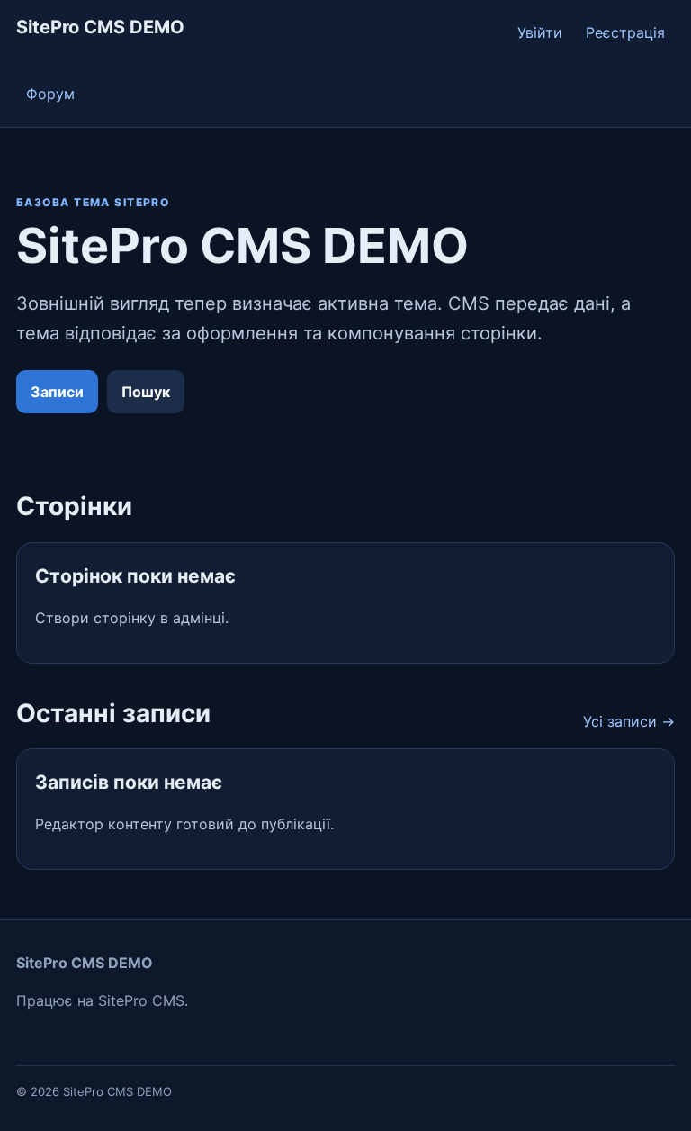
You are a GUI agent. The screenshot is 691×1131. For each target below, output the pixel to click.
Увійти (539, 32)
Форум (50, 94)
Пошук (145, 392)
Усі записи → (629, 721)
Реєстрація (625, 32)
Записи (57, 392)
